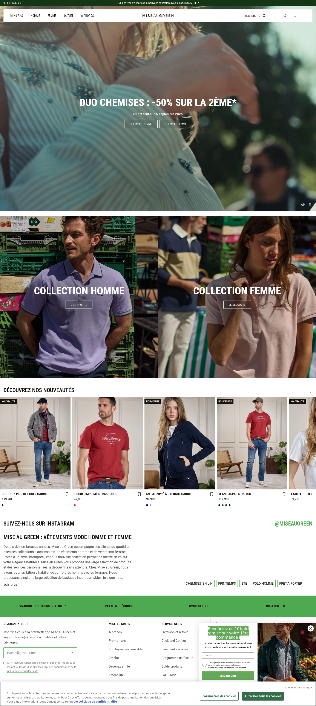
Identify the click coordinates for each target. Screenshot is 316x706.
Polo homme (263, 583)
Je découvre (237, 304)
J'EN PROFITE (79, 304)
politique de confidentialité (22, 671)
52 (251, 484)
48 (224, 484)
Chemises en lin (199, 583)
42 (251, 477)
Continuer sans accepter (299, 687)
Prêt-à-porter (290, 583)
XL (48, 478)
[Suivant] (311, 392)
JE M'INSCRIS (228, 676)
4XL (21, 484)
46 (279, 477)
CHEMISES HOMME (141, 124)
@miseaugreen (294, 523)
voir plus (10, 584)
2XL (62, 477)
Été (244, 583)
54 (265, 484)
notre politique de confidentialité (93, 701)
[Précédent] (304, 392)
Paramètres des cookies (219, 696)
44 (265, 477)
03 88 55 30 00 (12, 3)
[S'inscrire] (72, 652)
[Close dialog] (310, 628)
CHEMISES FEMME (176, 124)
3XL (8, 484)
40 (238, 477)
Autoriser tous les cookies (263, 696)
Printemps (227, 583)
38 (224, 477)
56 (279, 484)
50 (238, 484)
